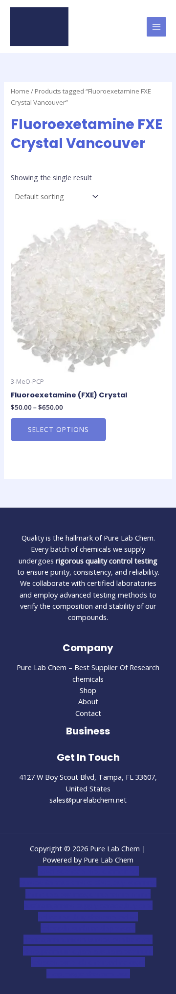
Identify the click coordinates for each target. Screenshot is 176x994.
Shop (88, 690)
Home (20, 91)
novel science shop (68, 871)
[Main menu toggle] (156, 27)
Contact (88, 713)
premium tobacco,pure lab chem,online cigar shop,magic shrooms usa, (92, 962)
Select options (58, 429)
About (88, 701)
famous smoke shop (78, 882)
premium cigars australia (81, 951)
